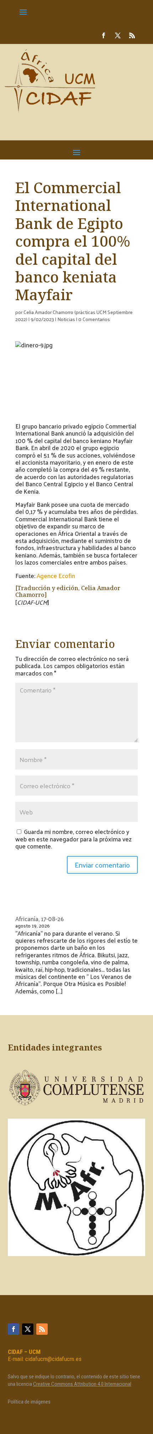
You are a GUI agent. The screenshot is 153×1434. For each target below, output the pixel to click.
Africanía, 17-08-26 (39, 918)
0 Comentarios (94, 319)
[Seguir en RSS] (132, 35)
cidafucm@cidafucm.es (53, 1358)
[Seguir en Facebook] (103, 35)
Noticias (66, 319)
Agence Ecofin (56, 575)
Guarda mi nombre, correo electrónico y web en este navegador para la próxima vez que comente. (73, 838)
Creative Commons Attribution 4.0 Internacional (82, 1384)
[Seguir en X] (117, 35)
